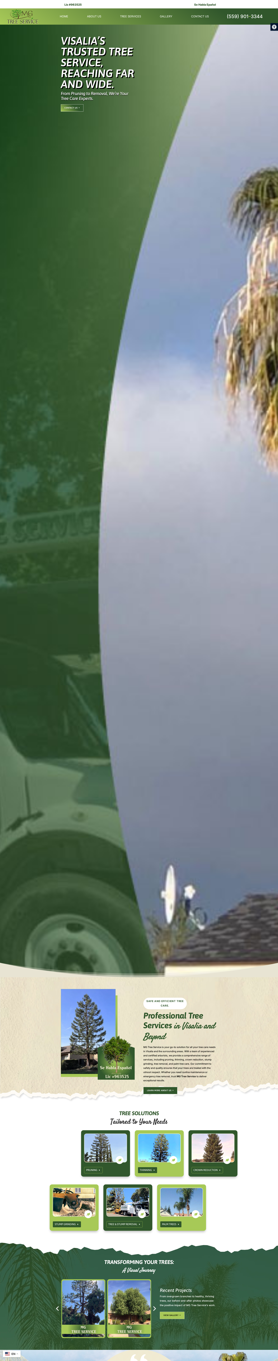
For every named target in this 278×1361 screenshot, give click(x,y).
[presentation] (57, 1308)
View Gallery (171, 1315)
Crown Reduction (205, 1170)
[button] (274, 27)
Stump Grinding (65, 1224)
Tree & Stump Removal (122, 1224)
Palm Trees (169, 1224)
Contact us (70, 108)
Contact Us (200, 16)
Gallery (166, 16)
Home (64, 16)
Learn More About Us (159, 1090)
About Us (94, 16)
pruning (91, 1170)
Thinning (146, 1170)
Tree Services (130, 16)
